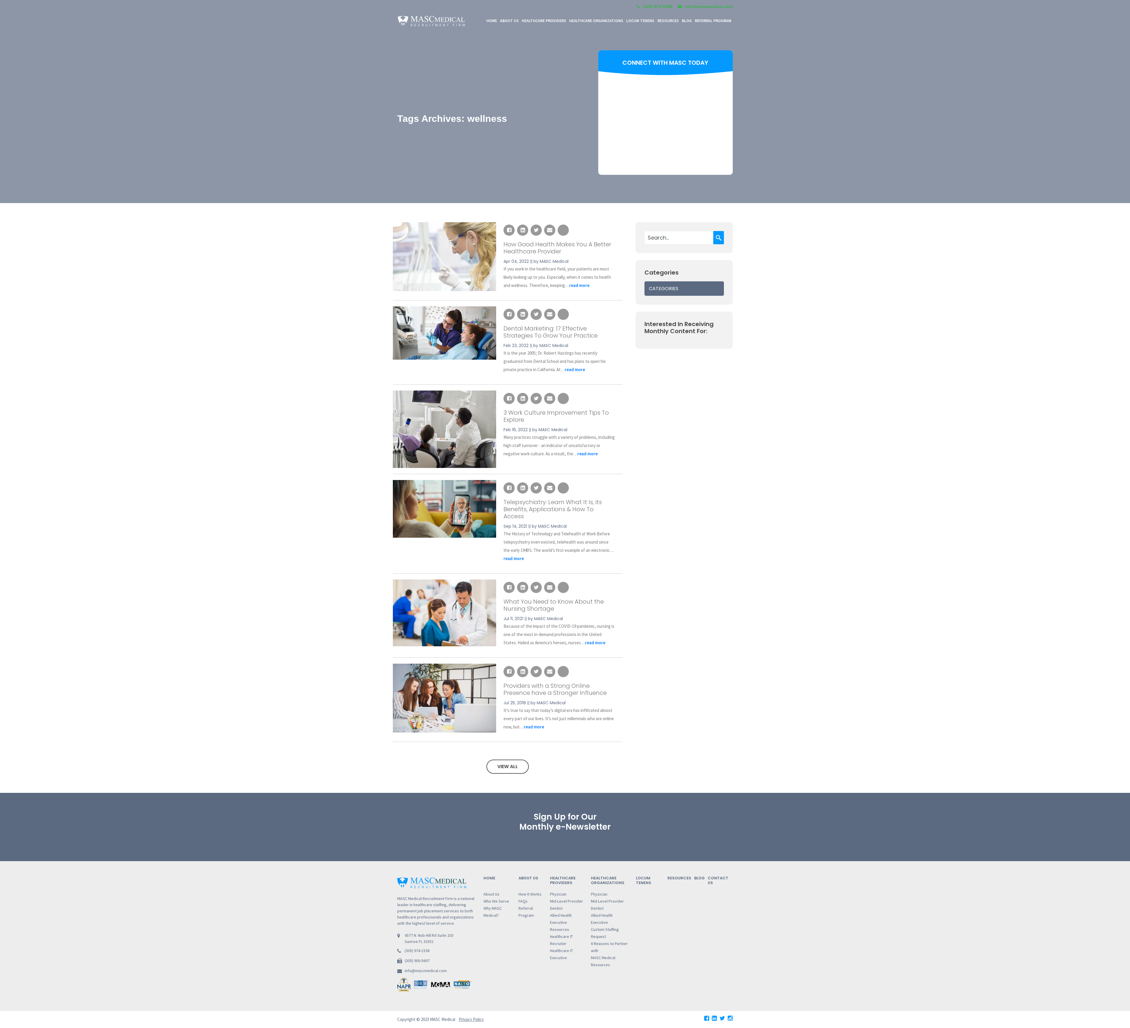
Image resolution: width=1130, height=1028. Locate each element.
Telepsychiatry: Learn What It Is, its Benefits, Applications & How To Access (552, 509)
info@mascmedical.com (426, 970)
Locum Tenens (640, 20)
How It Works (530, 894)
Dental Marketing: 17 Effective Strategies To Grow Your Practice (550, 332)
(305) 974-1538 (657, 6)
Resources (559, 929)
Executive (558, 922)
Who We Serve (496, 901)
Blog (687, 20)
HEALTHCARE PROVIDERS (544, 20)
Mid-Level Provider (566, 901)
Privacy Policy (471, 1019)
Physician (558, 894)
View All (507, 766)
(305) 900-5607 (417, 960)
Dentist (556, 908)
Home (489, 878)
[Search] (718, 237)
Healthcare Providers (563, 880)
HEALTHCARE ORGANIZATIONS (596, 20)
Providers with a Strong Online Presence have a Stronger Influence (555, 689)
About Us (491, 894)
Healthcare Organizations (607, 880)
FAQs (523, 901)
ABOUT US (509, 20)
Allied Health (561, 915)
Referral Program (713, 20)
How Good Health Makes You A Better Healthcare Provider (557, 247)
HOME (491, 20)
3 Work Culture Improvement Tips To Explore (556, 416)
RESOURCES (668, 20)
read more (579, 285)
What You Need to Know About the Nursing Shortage (553, 605)
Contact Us (718, 880)
